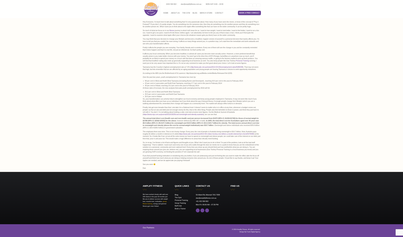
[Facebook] (254, 5)
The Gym (186, 13)
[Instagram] (258, 5)
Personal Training (242, 61)
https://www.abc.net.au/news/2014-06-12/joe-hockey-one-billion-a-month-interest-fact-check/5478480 (216, 134)
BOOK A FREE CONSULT (249, 13)
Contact (219, 13)
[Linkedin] (250, 5)
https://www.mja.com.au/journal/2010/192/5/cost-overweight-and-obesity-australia (173, 114)
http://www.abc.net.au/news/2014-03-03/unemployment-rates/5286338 (217, 67)
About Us (175, 13)
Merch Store (206, 13)
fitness (171, 30)
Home (165, 13)
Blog (195, 13)
